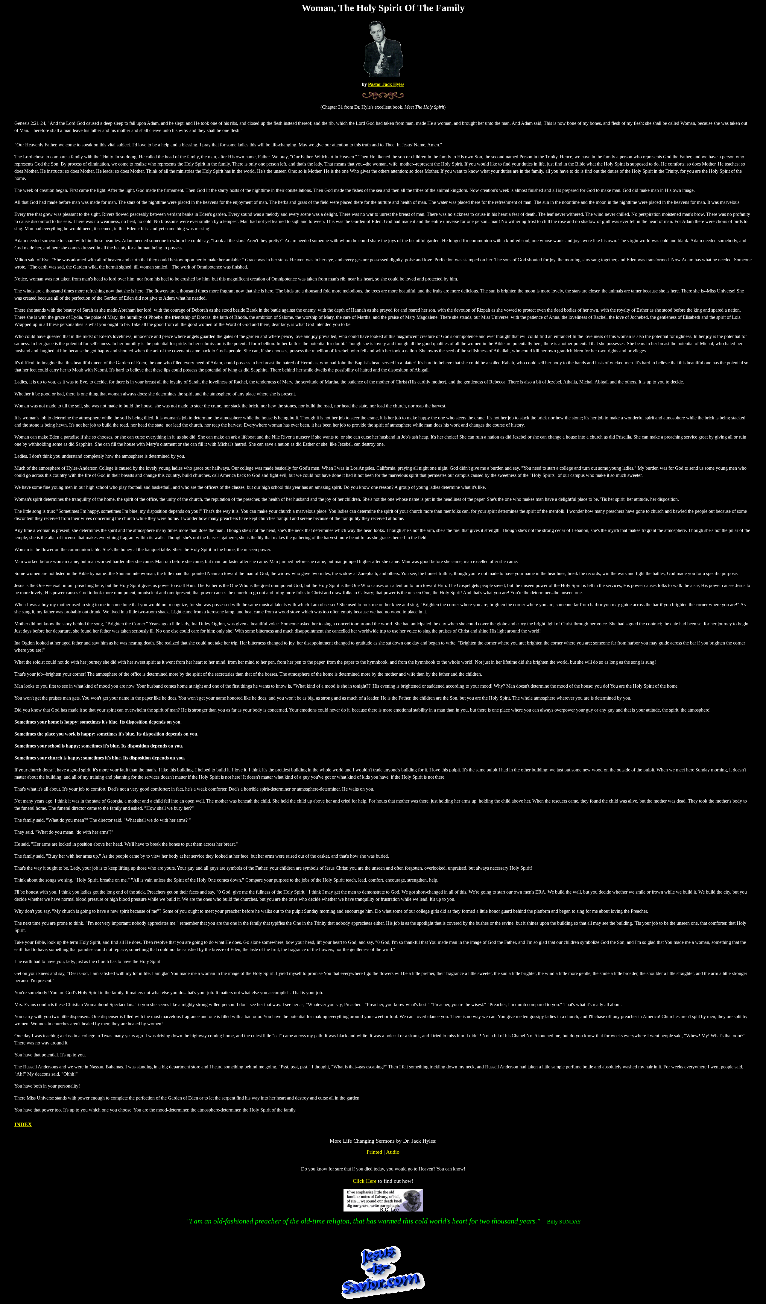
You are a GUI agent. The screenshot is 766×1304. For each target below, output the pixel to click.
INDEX (23, 1124)
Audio (392, 1152)
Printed (374, 1152)
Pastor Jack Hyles (386, 84)
